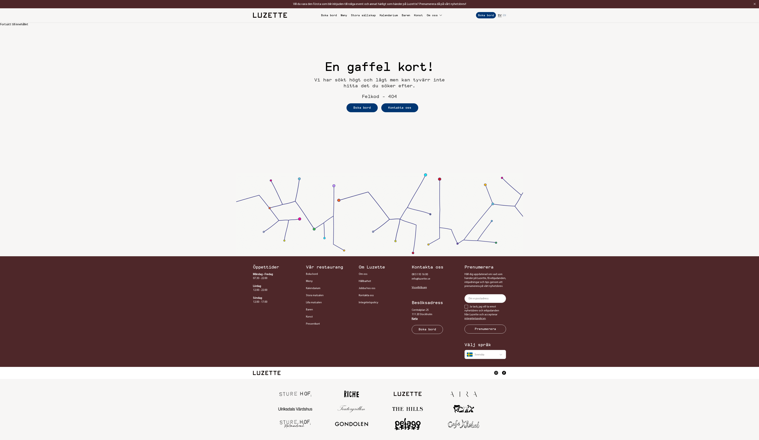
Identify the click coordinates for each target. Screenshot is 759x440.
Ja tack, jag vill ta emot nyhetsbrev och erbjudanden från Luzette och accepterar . (481, 312)
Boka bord (329, 15)
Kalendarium (389, 15)
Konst (418, 15)
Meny (344, 15)
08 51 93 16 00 (420, 274)
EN (504, 15)
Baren (406, 15)
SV (500, 15)
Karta (415, 318)
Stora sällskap (363, 15)
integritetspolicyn (475, 318)
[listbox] (485, 354)
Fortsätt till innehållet (14, 24)
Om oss (432, 15)
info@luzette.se (421, 278)
